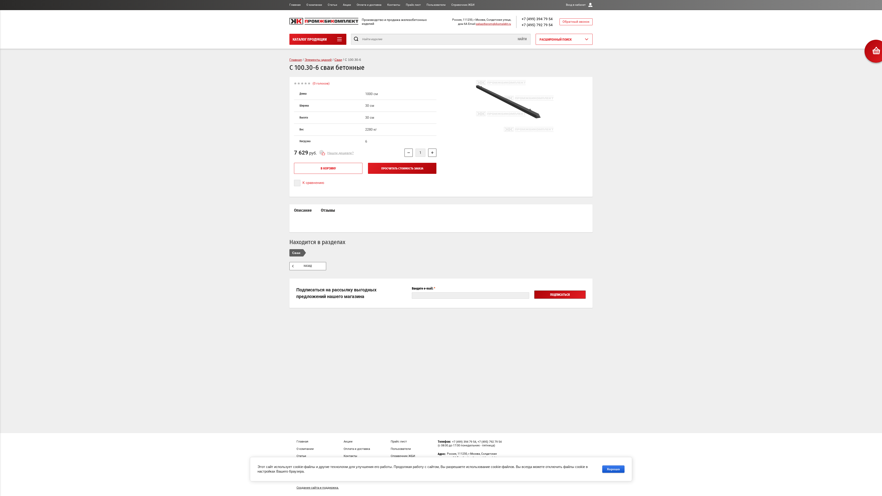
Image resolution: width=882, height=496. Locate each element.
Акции (347, 4)
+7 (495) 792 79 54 (537, 25)
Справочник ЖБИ (463, 4)
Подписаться (560, 294)
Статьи (332, 4)
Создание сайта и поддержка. (318, 487)
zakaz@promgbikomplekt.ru (493, 23)
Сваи (296, 253)
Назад (308, 266)
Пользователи (436, 4)
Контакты (393, 4)
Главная (295, 4)
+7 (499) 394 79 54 (537, 19)
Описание (303, 211)
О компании (314, 4)
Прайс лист (413, 4)
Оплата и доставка (369, 4)
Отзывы (328, 211)
